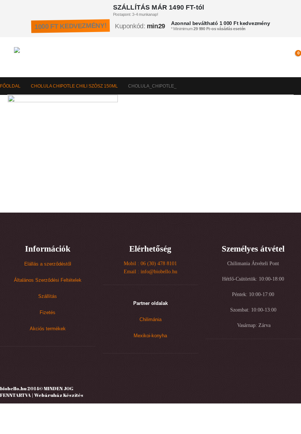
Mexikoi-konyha (150, 335)
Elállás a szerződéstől (47, 264)
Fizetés (47, 312)
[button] (275, 57)
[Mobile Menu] (7, 57)
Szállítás (47, 296)
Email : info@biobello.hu (150, 271)
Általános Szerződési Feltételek (47, 280)
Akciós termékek (48, 328)
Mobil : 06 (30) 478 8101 (150, 263)
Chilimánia (150, 319)
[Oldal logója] (46, 57)
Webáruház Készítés (58, 395)
